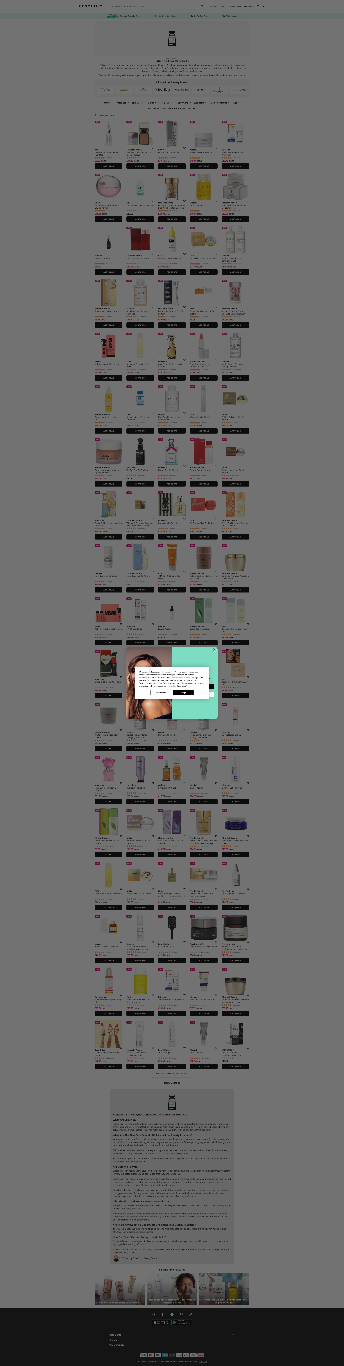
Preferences (161, 693)
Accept (183, 693)
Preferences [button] (181, 686)
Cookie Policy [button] (192, 683)
